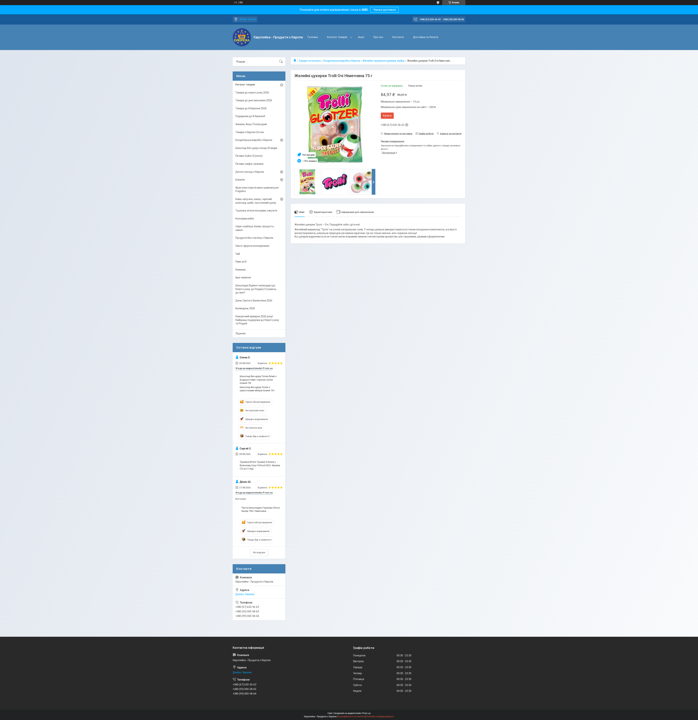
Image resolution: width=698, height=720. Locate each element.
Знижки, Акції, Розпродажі (251, 124)
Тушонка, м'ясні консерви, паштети (256, 210)
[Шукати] (281, 61)
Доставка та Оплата (425, 37)
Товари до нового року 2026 (252, 92)
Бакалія (240, 179)
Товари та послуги (310, 60)
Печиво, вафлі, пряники (249, 163)
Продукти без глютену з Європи (254, 237)
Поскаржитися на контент (351, 716)
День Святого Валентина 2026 (253, 300)
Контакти (398, 37)
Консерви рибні (244, 218)
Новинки (240, 269)
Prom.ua (366, 713)
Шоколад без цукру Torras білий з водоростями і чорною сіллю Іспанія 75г (258, 379)
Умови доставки (384, 9)
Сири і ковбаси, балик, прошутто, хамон (254, 228)
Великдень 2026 (245, 308)
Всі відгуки (259, 552)
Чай (237, 253)
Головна (312, 37)
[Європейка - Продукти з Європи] (242, 37)
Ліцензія (240, 333)
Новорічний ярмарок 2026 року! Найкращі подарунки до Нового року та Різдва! (257, 320)
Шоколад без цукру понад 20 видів (256, 148)
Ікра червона (243, 277)
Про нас (378, 37)
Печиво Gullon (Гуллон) (248, 155)
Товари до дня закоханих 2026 (253, 100)
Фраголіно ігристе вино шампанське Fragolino (257, 189)
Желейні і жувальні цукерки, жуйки (383, 60)
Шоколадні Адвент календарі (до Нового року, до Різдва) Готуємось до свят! (255, 289)
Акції (361, 37)
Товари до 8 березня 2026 (251, 108)
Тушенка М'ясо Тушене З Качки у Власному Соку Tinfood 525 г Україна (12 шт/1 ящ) (260, 465)
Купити (387, 115)
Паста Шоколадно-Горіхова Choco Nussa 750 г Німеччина (261, 509)
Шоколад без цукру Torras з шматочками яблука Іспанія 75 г (257, 389)
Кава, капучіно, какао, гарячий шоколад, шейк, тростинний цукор (255, 201)
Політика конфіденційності (380, 716)
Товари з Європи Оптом (249, 132)
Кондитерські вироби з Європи (341, 60)
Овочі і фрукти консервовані (252, 245)
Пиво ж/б (240, 261)
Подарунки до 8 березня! (250, 116)
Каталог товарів (337, 37)
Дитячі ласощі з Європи (249, 171)
